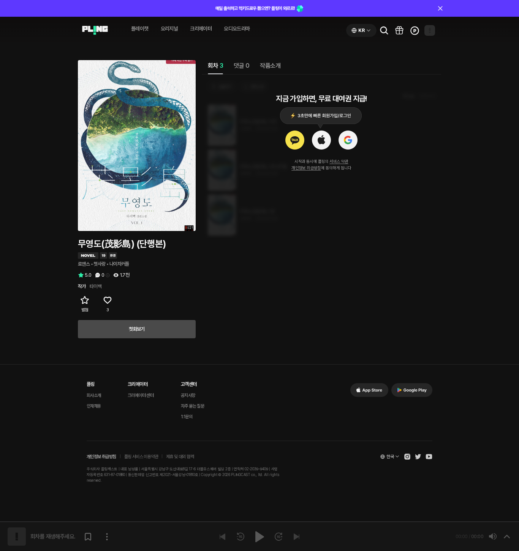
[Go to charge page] (414, 30)
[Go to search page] (384, 30)
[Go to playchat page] (95, 30)
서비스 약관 (338, 161)
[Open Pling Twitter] (418, 456)
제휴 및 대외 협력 (180, 456)
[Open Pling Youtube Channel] (429, 456)
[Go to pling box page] (399, 30)
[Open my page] (429, 30)
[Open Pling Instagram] (407, 456)
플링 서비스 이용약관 (141, 456)
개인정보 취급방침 (306, 168)
